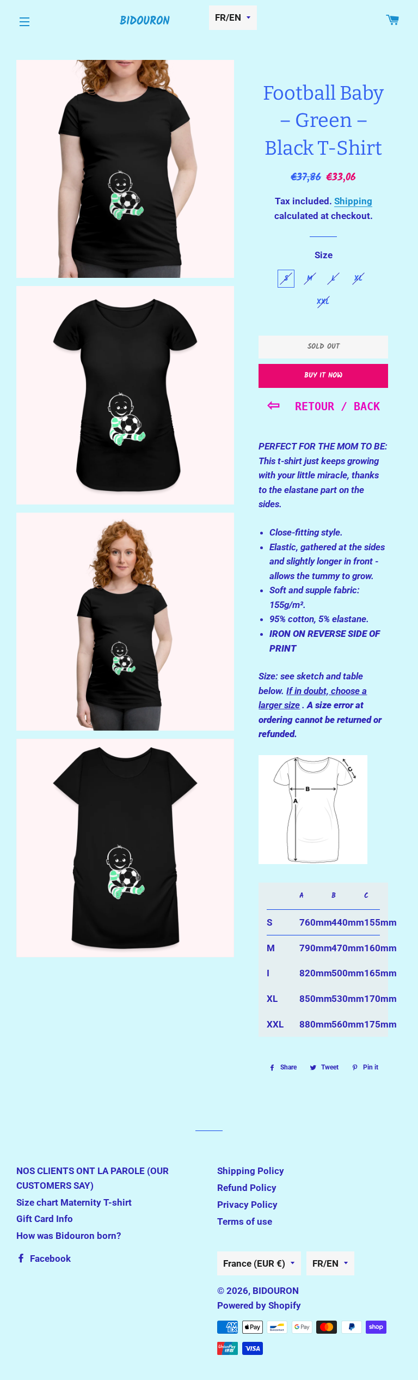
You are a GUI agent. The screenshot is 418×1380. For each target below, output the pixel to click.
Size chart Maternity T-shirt (74, 1202)
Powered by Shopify (259, 1305)
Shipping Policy (250, 1170)
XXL (323, 302)
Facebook (49, 1258)
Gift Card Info (44, 1218)
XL (358, 278)
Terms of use (244, 1221)
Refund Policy (246, 1187)
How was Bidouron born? (68, 1235)
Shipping (353, 201)
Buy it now (323, 375)
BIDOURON (145, 21)
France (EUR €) (254, 1263)
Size (324, 255)
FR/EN (228, 17)
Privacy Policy (247, 1204)
